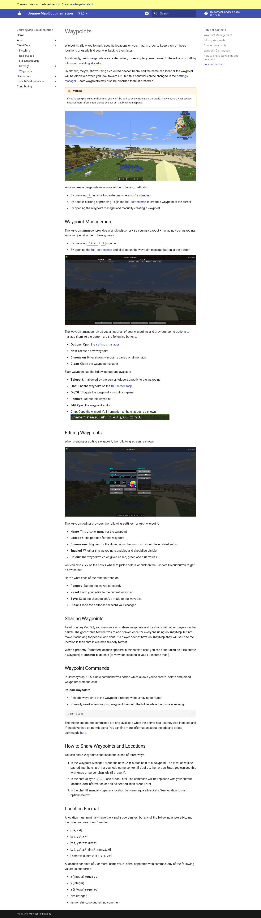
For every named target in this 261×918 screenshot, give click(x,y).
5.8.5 (81, 13)
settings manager (107, 344)
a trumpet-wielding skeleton (83, 63)
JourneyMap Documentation (35, 29)
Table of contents (215, 29)
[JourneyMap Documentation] (19, 13)
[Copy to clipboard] (192, 713)
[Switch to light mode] (147, 13)
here (83, 733)
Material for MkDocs (40, 913)
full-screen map (135, 202)
